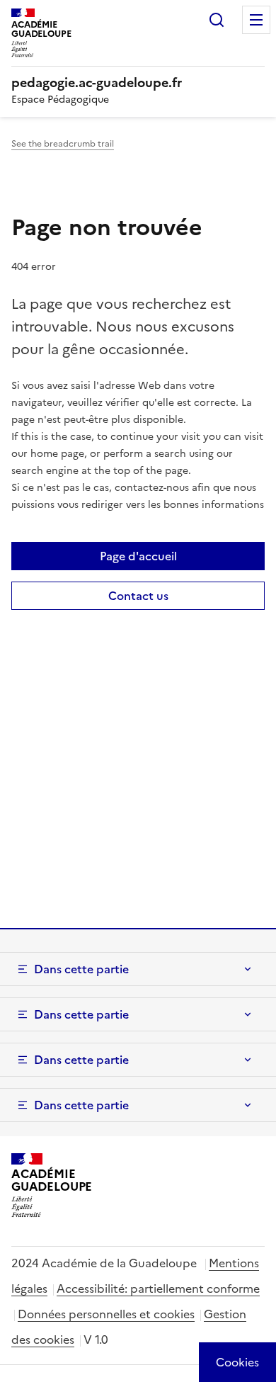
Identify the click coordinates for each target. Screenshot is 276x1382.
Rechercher (216, 20)
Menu (256, 20)
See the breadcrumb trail (62, 143)
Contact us (138, 595)
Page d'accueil (138, 556)
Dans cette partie (81, 969)
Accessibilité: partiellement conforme (158, 1288)
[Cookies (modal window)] (237, 1362)
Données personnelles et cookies (106, 1313)
